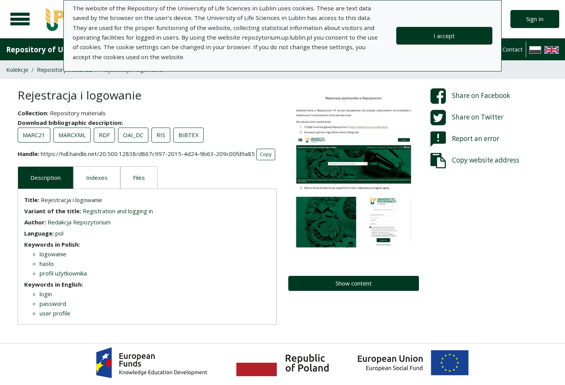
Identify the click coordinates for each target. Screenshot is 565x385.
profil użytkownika (63, 273)
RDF (104, 135)
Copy (266, 154)
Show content (354, 283)
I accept (444, 36)
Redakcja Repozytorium (79, 222)
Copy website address (485, 160)
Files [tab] (139, 177)
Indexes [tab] (97, 177)
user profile (55, 313)
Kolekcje (17, 69)
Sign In (534, 19)
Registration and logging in (118, 211)
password (53, 303)
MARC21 (34, 135)
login (46, 294)
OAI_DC (133, 135)
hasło (47, 263)
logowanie (53, 254)
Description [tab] (45, 177)
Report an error (475, 138)
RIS (160, 135)
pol (59, 233)
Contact (512, 49)
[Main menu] (20, 19)
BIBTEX (188, 135)
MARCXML (72, 135)
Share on (481, 95)
